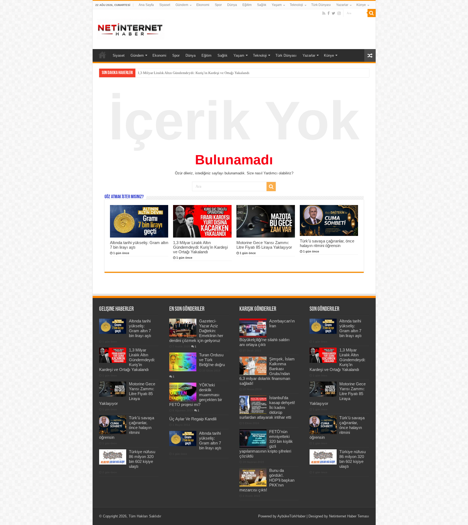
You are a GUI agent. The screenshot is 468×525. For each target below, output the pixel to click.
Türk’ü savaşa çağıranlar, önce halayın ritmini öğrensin (327, 243)
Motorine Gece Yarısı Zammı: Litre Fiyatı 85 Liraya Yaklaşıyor (264, 244)
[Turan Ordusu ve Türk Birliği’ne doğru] (182, 362)
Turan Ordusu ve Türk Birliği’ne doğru (212, 360)
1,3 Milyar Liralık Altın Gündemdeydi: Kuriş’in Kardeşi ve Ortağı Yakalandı (193, 73)
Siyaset (164, 5)
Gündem (182, 5)
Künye (361, 5)
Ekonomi (202, 5)
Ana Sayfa (146, 5)
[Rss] (324, 13)
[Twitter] (333, 13)
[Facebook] (328, 13)
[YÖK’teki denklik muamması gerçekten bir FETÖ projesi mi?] (182, 392)
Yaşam (277, 5)
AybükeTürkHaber (291, 516)
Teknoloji (296, 5)
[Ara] (372, 13)
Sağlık (261, 5)
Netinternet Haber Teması (349, 516)
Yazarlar (342, 5)
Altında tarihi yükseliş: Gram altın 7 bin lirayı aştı (140, 328)
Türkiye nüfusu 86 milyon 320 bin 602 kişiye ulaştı (142, 459)
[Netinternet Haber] (130, 28)
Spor (218, 5)
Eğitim (247, 5)
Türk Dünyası (321, 5)
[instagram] (339, 13)
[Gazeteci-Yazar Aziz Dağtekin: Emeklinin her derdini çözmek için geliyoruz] (182, 328)
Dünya (232, 5)
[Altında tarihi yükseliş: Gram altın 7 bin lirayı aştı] (182, 438)
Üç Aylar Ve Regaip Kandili (192, 419)
